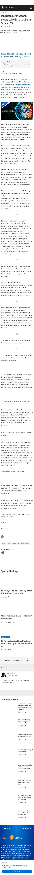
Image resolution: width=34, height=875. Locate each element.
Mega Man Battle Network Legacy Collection (18, 543)
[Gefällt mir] (9, 597)
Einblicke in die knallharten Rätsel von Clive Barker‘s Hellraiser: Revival (24, 812)
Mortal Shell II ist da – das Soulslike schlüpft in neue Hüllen (24, 782)
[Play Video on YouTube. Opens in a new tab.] (29, 118)
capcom (4, 543)
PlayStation (11, 8)
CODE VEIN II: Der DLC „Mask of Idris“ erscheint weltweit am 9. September (24, 797)
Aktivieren (17, 871)
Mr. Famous (10, 62)
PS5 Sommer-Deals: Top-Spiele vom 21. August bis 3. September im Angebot (24, 721)
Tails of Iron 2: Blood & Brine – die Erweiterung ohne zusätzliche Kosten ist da (25, 766)
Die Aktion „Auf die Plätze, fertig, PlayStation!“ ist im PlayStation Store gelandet (16, 591)
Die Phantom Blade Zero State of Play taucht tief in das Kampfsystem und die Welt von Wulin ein (16, 643)
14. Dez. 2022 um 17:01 (12, 675)
